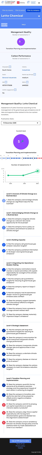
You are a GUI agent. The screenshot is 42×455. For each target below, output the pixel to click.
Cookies (20, 448)
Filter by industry (7, 10)
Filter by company (33, 10)
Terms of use (20, 444)
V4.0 (23, 25)
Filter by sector (20, 10)
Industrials (26, 70)
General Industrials (9, 78)
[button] (39, 3)
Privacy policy (20, 446)
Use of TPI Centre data (20, 441)
